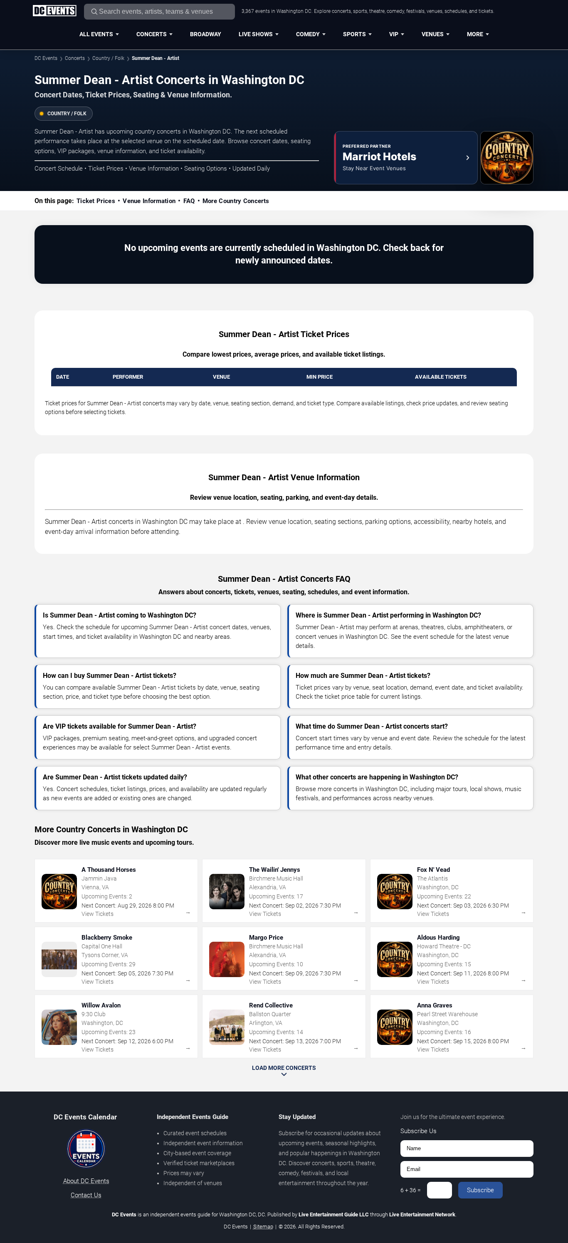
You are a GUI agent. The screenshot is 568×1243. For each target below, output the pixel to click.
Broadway (205, 34)
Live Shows (256, 34)
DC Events (46, 58)
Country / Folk (108, 58)
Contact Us (86, 1195)
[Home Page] (54, 11)
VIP (393, 34)
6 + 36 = (410, 1190)
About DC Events (86, 1181)
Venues (433, 34)
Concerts (151, 34)
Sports (354, 34)
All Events (96, 34)
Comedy (308, 34)
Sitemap (263, 1226)
